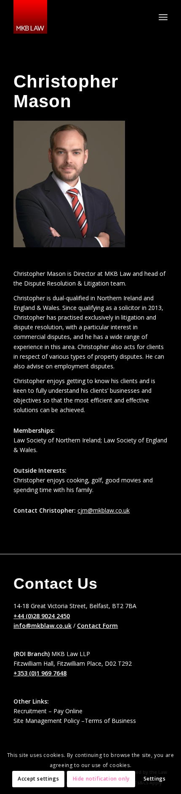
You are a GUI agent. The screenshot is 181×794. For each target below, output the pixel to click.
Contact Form (97, 626)
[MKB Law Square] (74, 17)
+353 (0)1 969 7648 (40, 673)
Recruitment (30, 711)
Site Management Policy (46, 721)
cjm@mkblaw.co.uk (103, 510)
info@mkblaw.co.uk (42, 626)
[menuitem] (163, 17)
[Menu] (163, 17)
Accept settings (38, 778)
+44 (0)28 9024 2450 (41, 616)
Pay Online (68, 711)
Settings (155, 778)
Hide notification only (101, 778)
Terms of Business (110, 721)
